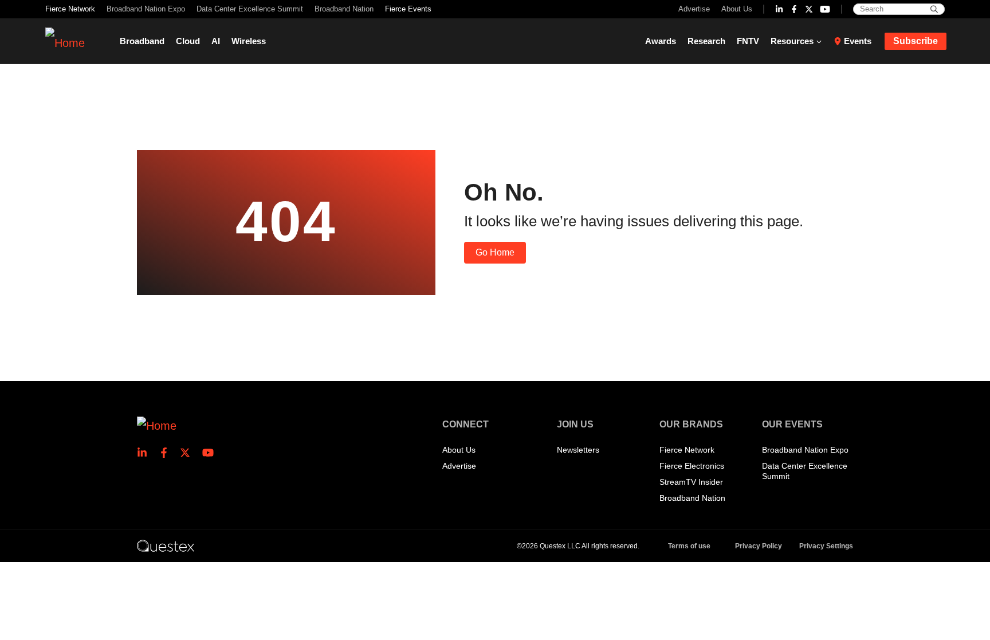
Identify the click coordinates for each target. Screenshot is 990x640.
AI (215, 41)
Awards (660, 41)
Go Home (495, 252)
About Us (736, 9)
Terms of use (689, 546)
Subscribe (915, 41)
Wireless (248, 41)
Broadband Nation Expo (146, 9)
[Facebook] (794, 9)
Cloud (188, 41)
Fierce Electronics (691, 465)
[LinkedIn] (779, 9)
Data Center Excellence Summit (250, 9)
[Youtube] (825, 9)
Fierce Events (408, 9)
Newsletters (578, 449)
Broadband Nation (344, 9)
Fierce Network (70, 9)
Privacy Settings (826, 546)
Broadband (142, 41)
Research (706, 41)
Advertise (694, 9)
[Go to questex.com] (165, 545)
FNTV (748, 41)
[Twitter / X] (809, 9)
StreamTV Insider (691, 481)
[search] (934, 9)
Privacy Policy (758, 546)
